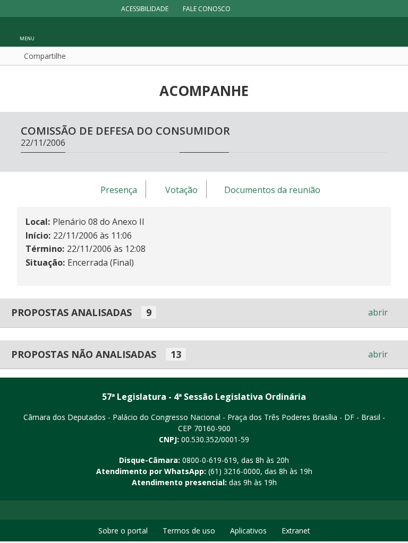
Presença (118, 190)
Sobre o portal (123, 531)
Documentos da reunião (272, 190)
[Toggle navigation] (384, 32)
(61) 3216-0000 (234, 471)
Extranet (296, 531)
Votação (181, 190)
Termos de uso (189, 531)
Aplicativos (248, 531)
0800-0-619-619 (209, 460)
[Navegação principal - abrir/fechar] (27, 31)
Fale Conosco (207, 8)
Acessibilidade (144, 8)
